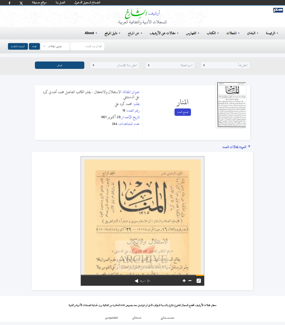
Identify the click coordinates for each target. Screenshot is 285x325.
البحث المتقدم (18, 46)
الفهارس (191, 33)
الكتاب (211, 33)
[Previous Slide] (149, 279)
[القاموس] (112, 319)
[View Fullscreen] (198, 281)
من (142, 281)
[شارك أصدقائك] (9, 3)
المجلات (231, 33)
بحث (34, 46)
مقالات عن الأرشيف (162, 33)
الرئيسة (270, 33)
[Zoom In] (184, 281)
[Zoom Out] (189, 281)
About (89, 33)
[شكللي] (137, 319)
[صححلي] (167, 319)
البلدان (251, 33)
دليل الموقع (111, 33)
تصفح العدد (182, 112)
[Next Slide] (136, 279)
